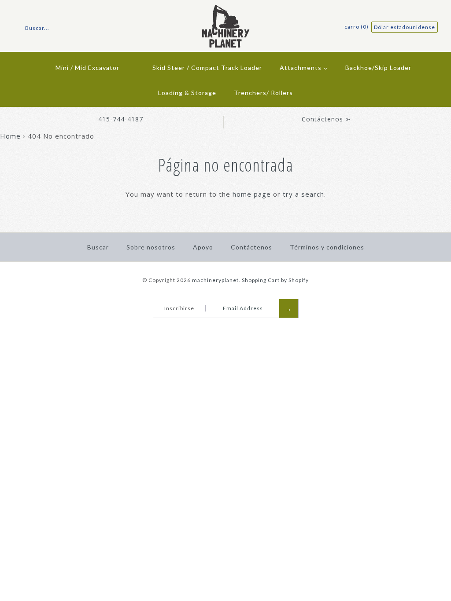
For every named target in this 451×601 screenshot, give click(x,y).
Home (10, 136)
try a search (303, 194)
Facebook (217, 328)
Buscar (98, 247)
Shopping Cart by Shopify (275, 280)
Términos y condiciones (327, 247)
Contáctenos (251, 247)
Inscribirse (179, 308)
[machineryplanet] (226, 9)
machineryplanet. (216, 280)
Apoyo (203, 247)
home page (252, 194)
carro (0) (357, 26)
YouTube (228, 328)
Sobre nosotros (150, 247)
